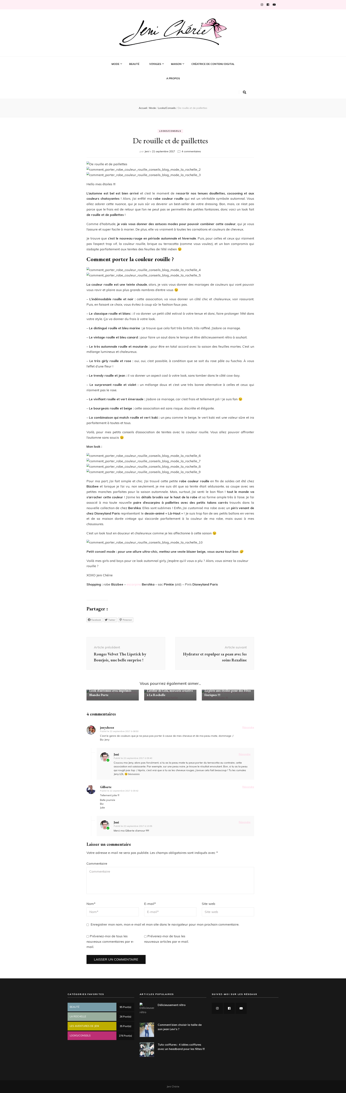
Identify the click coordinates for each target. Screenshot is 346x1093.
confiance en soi (122, 87)
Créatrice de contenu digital (212, 64)
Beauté (134, 64)
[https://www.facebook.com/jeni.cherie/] (229, 1008)
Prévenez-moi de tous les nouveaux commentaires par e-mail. (110, 941)
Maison (176, 64)
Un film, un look (122, 99)
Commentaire (96, 863)
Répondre (248, 727)
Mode (115, 64)
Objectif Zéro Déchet (184, 81)
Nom (91, 904)
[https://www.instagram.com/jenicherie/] (217, 1008)
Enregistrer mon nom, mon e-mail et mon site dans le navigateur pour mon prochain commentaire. (165, 924)
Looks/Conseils (121, 76)
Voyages (155, 64)
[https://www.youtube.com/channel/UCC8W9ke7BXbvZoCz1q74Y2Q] (241, 1008)
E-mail (150, 904)
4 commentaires (191, 151)
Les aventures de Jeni (162, 76)
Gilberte (105, 787)
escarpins (134, 584)
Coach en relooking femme (128, 93)
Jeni (147, 151)
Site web (208, 904)
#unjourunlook (121, 81)
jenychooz (107, 727)
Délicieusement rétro (172, 1005)
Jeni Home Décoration (184, 76)
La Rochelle (156, 81)
